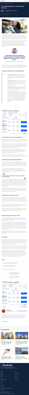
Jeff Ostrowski (18, 359)
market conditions (6, 139)
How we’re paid (17, 373)
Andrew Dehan (8, 10)
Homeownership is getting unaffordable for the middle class (6, 358)
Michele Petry (15, 10)
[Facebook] (1, 392)
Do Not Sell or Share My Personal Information (6, 388)
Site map (16, 375)
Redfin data (9, 209)
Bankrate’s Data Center (3, 379)
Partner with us (17, 379)
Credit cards (2, 376)
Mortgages (2, 3)
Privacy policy (2, 385)
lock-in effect (22, 36)
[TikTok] (8, 392)
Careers (16, 376)
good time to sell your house (20, 222)
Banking (2, 375)
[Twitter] (2, 392)
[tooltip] (19, 273)
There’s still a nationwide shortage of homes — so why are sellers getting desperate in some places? (22, 358)
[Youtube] (7, 392)
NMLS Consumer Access (12, 367)
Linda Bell (17, 344)
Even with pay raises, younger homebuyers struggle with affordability (6, 343)
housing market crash (18, 169)
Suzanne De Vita (4, 344)
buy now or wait (19, 197)
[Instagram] (4, 392)
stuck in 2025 (21, 65)
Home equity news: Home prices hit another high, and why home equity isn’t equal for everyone (21, 343)
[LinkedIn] (5, 392)
